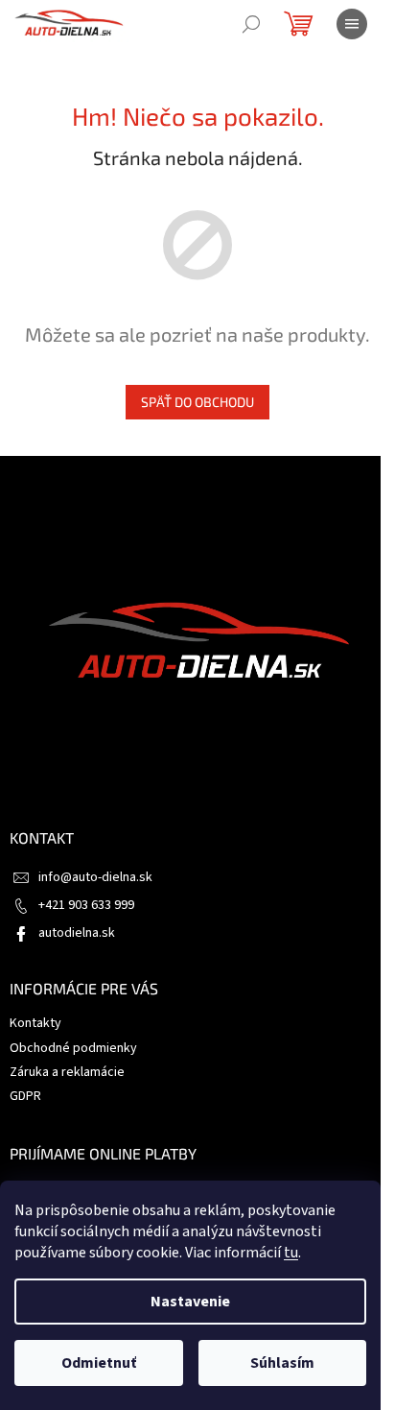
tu (291, 1252)
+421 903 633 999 (86, 905)
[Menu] (352, 24)
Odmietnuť (98, 1363)
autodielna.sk (76, 933)
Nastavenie (190, 1301)
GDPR (25, 1096)
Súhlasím (282, 1363)
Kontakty (35, 1023)
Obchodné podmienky (73, 1048)
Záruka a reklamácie (67, 1072)
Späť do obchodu (197, 402)
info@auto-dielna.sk (95, 877)
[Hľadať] (251, 24)
